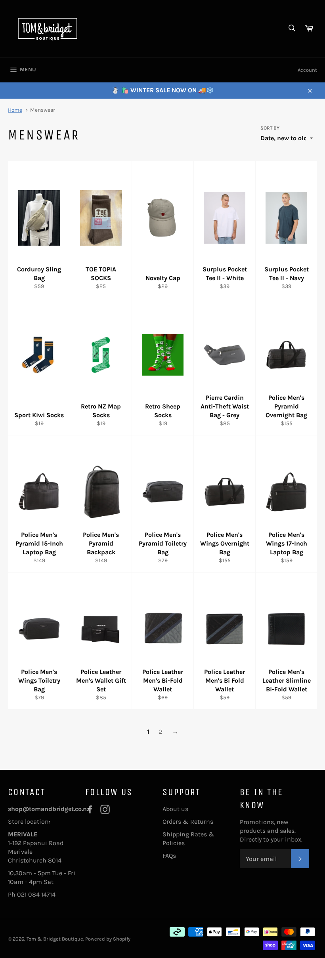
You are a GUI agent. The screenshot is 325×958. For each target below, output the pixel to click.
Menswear (42, 110)
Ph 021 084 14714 (31, 894)
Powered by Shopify (107, 939)
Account (307, 70)
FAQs (169, 855)
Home (15, 110)
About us (175, 809)
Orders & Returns (187, 821)
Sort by (269, 128)
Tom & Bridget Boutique (55, 939)
